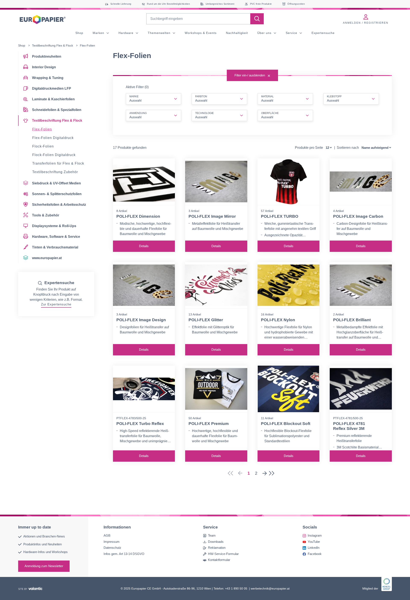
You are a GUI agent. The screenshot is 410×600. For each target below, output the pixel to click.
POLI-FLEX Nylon (278, 320)
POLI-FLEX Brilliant (352, 320)
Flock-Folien (43, 146)
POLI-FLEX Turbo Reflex (140, 423)
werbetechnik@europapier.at (270, 588)
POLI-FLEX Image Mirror (212, 216)
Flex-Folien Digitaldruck (53, 138)
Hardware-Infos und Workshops (45, 552)
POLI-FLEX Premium (209, 423)
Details (144, 246)
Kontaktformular (219, 560)
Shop (79, 33)
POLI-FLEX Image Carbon (358, 216)
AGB (107, 535)
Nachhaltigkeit (237, 33)
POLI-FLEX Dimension (138, 216)
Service (292, 33)
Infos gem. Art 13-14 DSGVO (124, 553)
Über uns (264, 33)
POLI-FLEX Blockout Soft (285, 423)
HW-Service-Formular (223, 553)
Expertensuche (323, 33)
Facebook (315, 553)
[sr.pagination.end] (273, 473)
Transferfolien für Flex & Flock (58, 163)
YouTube (314, 541)
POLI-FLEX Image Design (141, 320)
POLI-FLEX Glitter (206, 320)
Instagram (315, 535)
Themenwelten (159, 33)
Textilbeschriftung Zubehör (55, 172)
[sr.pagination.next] (264, 473)
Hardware (127, 33)
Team (212, 535)
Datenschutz (112, 547)
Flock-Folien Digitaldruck (54, 155)
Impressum (112, 541)
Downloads (216, 541)
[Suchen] (257, 18)
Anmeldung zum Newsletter (44, 566)
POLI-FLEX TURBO (279, 216)
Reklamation (217, 547)
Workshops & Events (201, 33)
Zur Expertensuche (56, 304)
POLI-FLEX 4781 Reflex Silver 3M (349, 426)
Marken (99, 33)
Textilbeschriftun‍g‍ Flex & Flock (52, 45)
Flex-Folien (42, 129)
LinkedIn (313, 547)
